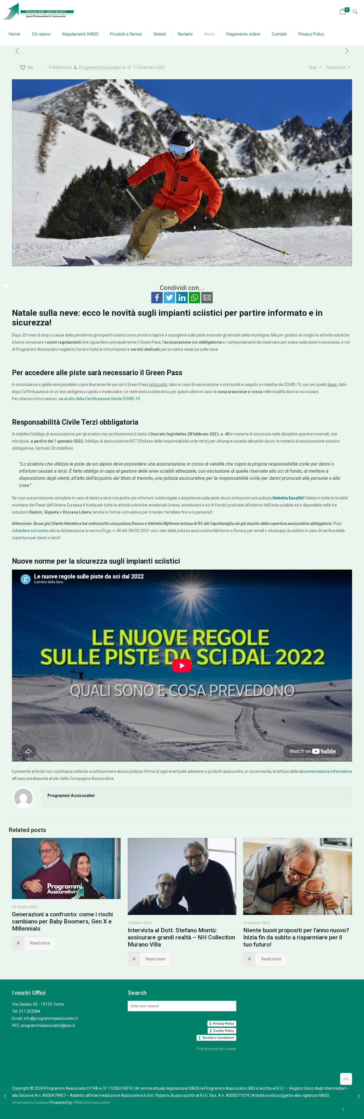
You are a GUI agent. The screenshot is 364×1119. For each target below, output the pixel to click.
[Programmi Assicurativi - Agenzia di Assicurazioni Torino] (37, 11)
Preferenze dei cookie (216, 1049)
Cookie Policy (223, 1031)
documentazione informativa (325, 771)
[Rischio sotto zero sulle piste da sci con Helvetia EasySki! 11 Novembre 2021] (5, 1096)
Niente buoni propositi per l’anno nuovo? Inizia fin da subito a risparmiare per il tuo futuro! (296, 937)
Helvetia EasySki (287, 498)
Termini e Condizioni (218, 1038)
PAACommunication (92, 1102)
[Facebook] (343, 1109)
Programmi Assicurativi (100, 67)
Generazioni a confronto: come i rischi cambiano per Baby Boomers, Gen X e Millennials (62, 921)
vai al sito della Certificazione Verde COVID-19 (99, 398)
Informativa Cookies (30, 1102)
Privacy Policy (223, 1023)
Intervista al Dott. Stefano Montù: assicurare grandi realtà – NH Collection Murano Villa (181, 937)
